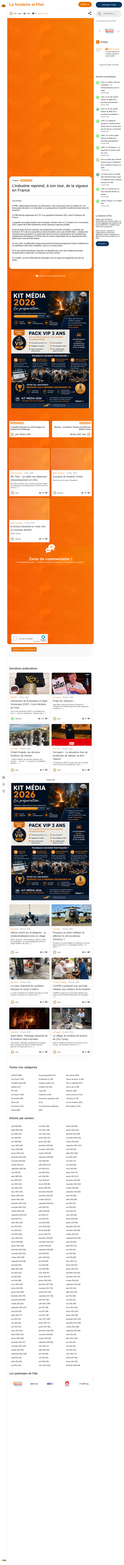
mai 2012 (69, 1300)
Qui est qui (70, 1087)
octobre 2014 (70, 1188)
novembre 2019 (44, 1196)
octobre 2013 (70, 1234)
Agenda (14, 1087)
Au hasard (14, 1095)
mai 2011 (69, 1346)
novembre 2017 (44, 1288)
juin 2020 (42, 1169)
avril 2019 (42, 1223)
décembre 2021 (16, 1342)
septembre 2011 (71, 1331)
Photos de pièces (72, 1079)
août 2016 (42, 1346)
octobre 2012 (70, 1280)
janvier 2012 (70, 1315)
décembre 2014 (71, 1180)
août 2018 (42, 1253)
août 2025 (14, 1172)
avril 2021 (42, 1130)
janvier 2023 (15, 1292)
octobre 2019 (43, 1199)
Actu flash (14, 1079)
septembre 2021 (17, 1354)
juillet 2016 (42, 1350)
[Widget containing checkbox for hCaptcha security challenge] (29, 638)
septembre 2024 (17, 1215)
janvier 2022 (15, 1338)
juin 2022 (14, 1319)
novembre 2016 (44, 1334)
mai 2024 (14, 1230)
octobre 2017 (43, 1292)
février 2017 (43, 1323)
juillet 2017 (42, 1304)
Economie (14, 1106)
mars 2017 (42, 1319)
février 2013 (70, 1265)
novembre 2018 (44, 1242)
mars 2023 (15, 1284)
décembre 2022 (16, 1296)
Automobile (15, 1098)
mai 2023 (14, 1277)
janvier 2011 (70, 1361)
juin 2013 (69, 1250)
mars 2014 (70, 1215)
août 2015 (69, 1149)
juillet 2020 (42, 1165)
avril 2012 (69, 1304)
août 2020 (42, 1161)
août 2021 (14, 1358)
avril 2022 (14, 1327)
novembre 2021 (16, 1346)
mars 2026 (15, 1145)
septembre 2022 (17, 1307)
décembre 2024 (16, 1203)
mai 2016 (42, 1358)
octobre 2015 (70, 1142)
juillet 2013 (70, 1246)
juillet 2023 (15, 1269)
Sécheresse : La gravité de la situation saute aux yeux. (110, 150)
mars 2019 (42, 1226)
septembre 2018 (44, 1250)
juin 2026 (14, 1134)
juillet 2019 (42, 1211)
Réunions (69, 1091)
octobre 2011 (70, 1327)
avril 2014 (69, 1211)
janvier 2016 (70, 1130)
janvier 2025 (15, 1199)
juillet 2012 (70, 1292)
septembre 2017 (44, 1296)
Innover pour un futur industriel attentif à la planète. (110, 191)
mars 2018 (42, 1273)
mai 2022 (14, 1323)
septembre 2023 (17, 1261)
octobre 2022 (15, 1304)
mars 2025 (15, 1192)
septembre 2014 (71, 1192)
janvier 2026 (15, 1153)
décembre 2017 (44, 1284)
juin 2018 (42, 1261)
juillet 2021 (15, 1361)
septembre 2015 (71, 1145)
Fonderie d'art (43, 1087)
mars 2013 (70, 1261)
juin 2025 (14, 1180)
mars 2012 (70, 1307)
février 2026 (15, 1149)
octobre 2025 (15, 1165)
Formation (42, 1095)
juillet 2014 (70, 1199)
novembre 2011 (71, 1323)
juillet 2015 (70, 1153)
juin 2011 (69, 1342)
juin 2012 (69, 1296)
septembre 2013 (71, 1238)
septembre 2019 (44, 1203)
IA (39, 1102)
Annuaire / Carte (109, 5)
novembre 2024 (16, 1207)
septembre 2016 (44, 1342)
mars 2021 (42, 1134)
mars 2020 (42, 1180)
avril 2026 (14, 1142)
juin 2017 (42, 1307)
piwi (102, 159)
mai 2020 (42, 1172)
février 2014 (70, 1219)
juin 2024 (14, 1226)
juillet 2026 (15, 1130)
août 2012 (69, 1288)
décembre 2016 (44, 1331)
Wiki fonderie (70, 1106)
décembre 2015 (71, 1134)
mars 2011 (69, 1354)
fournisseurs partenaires (47, 1098)
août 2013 (69, 1242)
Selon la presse (26, 180)
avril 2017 (42, 1315)
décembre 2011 (71, 1319)
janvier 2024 (15, 1246)
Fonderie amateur (45, 1083)
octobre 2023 (15, 1257)
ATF (12, 1091)
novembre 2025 (16, 1161)
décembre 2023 (16, 1250)
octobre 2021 (15, 1350)
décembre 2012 (71, 1273)
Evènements (43, 1079)
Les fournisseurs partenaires (49, 1106)
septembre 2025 (17, 1169)
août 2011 (69, 1334)
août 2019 (42, 1207)
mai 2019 (42, 1219)
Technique (69, 1098)
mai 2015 (69, 1161)
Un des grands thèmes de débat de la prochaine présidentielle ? (110, 99)
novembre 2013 (71, 1230)
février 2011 (70, 1358)
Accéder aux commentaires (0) (52, 276)
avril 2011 (69, 1350)
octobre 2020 (43, 1153)
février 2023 (15, 1288)
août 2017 (42, 1300)
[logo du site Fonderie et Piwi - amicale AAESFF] (3, 8)
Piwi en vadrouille (72, 1083)
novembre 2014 (71, 1184)
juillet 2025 (15, 1176)
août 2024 (14, 1219)
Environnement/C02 (46, 1075)
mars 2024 (15, 1238)
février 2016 (70, 1126)
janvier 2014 (70, 1223)
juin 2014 (69, 1203)
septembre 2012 (71, 1284)
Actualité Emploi (17, 1083)
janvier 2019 (43, 1234)
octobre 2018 (43, 1246)
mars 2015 (70, 1169)
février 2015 (70, 1172)
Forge (41, 1091)
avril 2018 (42, 1269)
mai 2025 (14, 1184)
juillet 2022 (15, 1315)
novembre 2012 (71, 1277)
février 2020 (43, 1184)
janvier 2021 (43, 1142)
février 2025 (15, 1196)
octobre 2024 (15, 1211)
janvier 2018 (43, 1280)
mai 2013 (69, 1253)
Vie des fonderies (72, 1102)
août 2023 (14, 1265)
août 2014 (69, 1196)
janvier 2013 (70, 1269)
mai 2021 (42, 1126)
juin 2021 (14, 1365)
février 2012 (70, 1311)
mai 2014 (69, 1207)
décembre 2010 (71, 1365)
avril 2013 (69, 1257)
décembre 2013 (71, 1226)
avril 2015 (69, 1165)
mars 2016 (42, 1365)
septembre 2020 (44, 1157)
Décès (13, 1102)
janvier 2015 (70, 1176)
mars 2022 (15, 1331)
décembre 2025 (16, 1157)
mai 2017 (42, 1311)
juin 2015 (69, 1157)
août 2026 (14, 1126)
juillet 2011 (70, 1338)
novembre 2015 (71, 1138)
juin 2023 (14, 1273)
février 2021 (43, 1138)
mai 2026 (14, 1138)
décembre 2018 (44, 1238)
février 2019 (43, 1230)
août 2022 (14, 1311)
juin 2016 (42, 1354)
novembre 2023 (16, 1253)
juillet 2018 (42, 1257)
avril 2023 (14, 1280)
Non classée (70, 1075)
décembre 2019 (44, 1192)
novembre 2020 (44, 1149)
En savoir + (102, 244)
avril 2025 (14, 1188)
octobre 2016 (43, 1338)
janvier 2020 (43, 1188)
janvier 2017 (43, 1327)
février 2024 (15, 1242)
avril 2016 (42, 1361)
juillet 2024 (15, 1223)
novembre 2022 (16, 1300)
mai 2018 (42, 1265)
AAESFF (14, 1075)
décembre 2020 (44, 1145)
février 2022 (15, 1334)
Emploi (13, 1110)
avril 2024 (14, 1234)
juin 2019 (42, 1215)
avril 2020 (42, 1176)
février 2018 (43, 1277)
